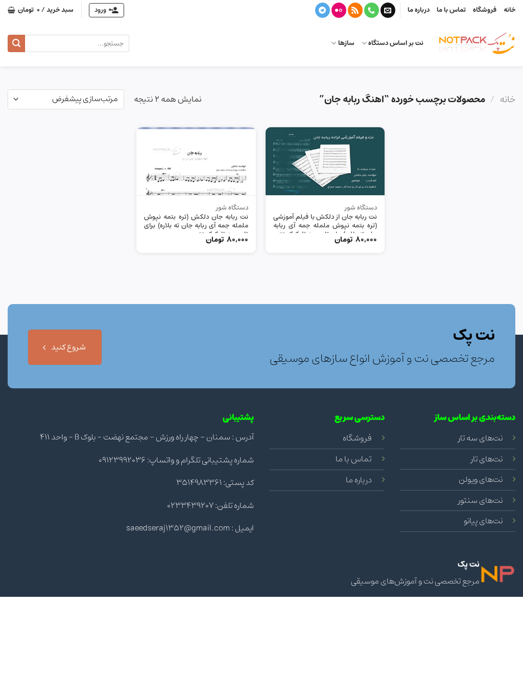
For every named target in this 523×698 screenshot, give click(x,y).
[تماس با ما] (371, 10)
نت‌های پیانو (483, 521)
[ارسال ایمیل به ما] (388, 10)
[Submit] (16, 43)
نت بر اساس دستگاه (395, 43)
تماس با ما (451, 10)
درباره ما (419, 10)
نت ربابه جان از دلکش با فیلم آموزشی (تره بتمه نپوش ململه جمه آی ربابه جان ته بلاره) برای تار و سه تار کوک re (325, 226)
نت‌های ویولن (481, 479)
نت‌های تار (487, 459)
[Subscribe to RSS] (355, 10)
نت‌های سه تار (480, 438)
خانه (509, 10)
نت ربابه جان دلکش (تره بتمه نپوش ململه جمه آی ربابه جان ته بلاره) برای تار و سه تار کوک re (196, 226)
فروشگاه (484, 10)
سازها (346, 43)
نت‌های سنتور (480, 500)
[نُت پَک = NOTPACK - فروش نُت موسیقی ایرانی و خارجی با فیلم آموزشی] (477, 43)
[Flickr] (338, 10)
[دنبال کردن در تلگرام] (322, 10)
